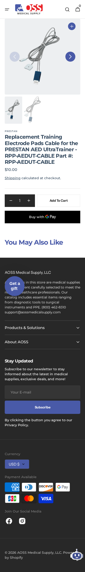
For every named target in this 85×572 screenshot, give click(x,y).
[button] (7, 9)
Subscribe (42, 407)
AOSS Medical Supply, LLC (39, 552)
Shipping (13, 178)
